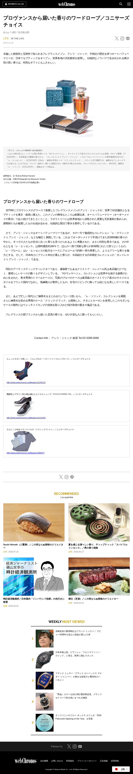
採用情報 (115, 761)
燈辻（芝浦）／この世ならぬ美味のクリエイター (93, 598)
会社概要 (44, 761)
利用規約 (70, 761)
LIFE (14, 32)
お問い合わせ (57, 761)
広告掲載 (104, 761)
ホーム (6, 32)
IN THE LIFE (23, 32)
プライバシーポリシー (87, 761)
